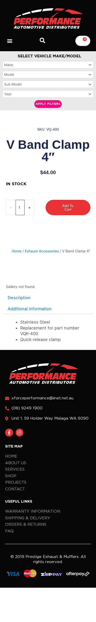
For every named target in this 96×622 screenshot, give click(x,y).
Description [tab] (19, 297)
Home (17, 251)
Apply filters (48, 103)
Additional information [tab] (30, 308)
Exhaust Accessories (42, 251)
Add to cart (67, 207)
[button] (10, 41)
